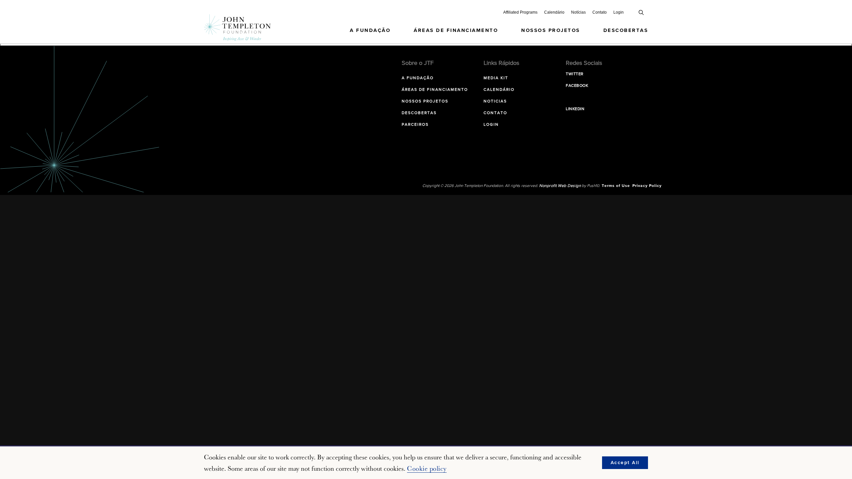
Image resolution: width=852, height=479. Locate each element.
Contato (599, 12)
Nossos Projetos (550, 30)
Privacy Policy (647, 186)
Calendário (554, 12)
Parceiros (415, 125)
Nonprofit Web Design (560, 186)
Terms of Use (616, 186)
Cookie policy (427, 468)
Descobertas (625, 30)
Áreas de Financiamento (456, 30)
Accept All (625, 462)
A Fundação (370, 30)
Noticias (495, 101)
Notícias (578, 12)
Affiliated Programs (520, 12)
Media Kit (496, 78)
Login (618, 12)
